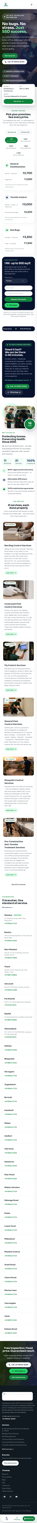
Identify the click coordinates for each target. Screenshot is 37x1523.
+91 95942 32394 (10, 1050)
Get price (17, 101)
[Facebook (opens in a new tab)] (4, 1496)
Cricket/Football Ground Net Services (14, 1445)
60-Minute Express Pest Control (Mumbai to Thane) (15, 1430)
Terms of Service (7, 1491)
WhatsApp (13, 305)
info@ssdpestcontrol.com (11, 1416)
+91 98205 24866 (10, 958)
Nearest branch (9, 277)
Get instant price (18, 1377)
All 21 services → (8, 1449)
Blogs (4, 1480)
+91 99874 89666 (10, 975)
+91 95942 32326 (10, 941)
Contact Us (6, 1485)
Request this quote (18, 299)
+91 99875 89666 (10, 1020)
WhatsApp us (15, 392)
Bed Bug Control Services (10, 1433)
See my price (10, 56)
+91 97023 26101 (10, 1005)
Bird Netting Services (9, 1436)
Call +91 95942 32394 (16, 62)
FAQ (3, 1483)
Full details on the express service (17, 380)
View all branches (10, 1463)
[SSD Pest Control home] (6, 4)
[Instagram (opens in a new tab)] (10, 1496)
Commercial (25, 132)
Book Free (30, 1518)
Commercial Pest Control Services (13, 1442)
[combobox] (16, 281)
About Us (5, 1474)
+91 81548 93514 (10, 1037)
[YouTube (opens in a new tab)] (16, 1496)
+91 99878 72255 (10, 1063)
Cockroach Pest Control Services (13, 1439)
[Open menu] (31, 4)
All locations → (7, 907)
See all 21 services (19, 884)
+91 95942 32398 (10, 990)
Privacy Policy (6, 1488)
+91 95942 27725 (10, 1076)
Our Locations (7, 1477)
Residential (12, 132)
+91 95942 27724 (10, 923)
